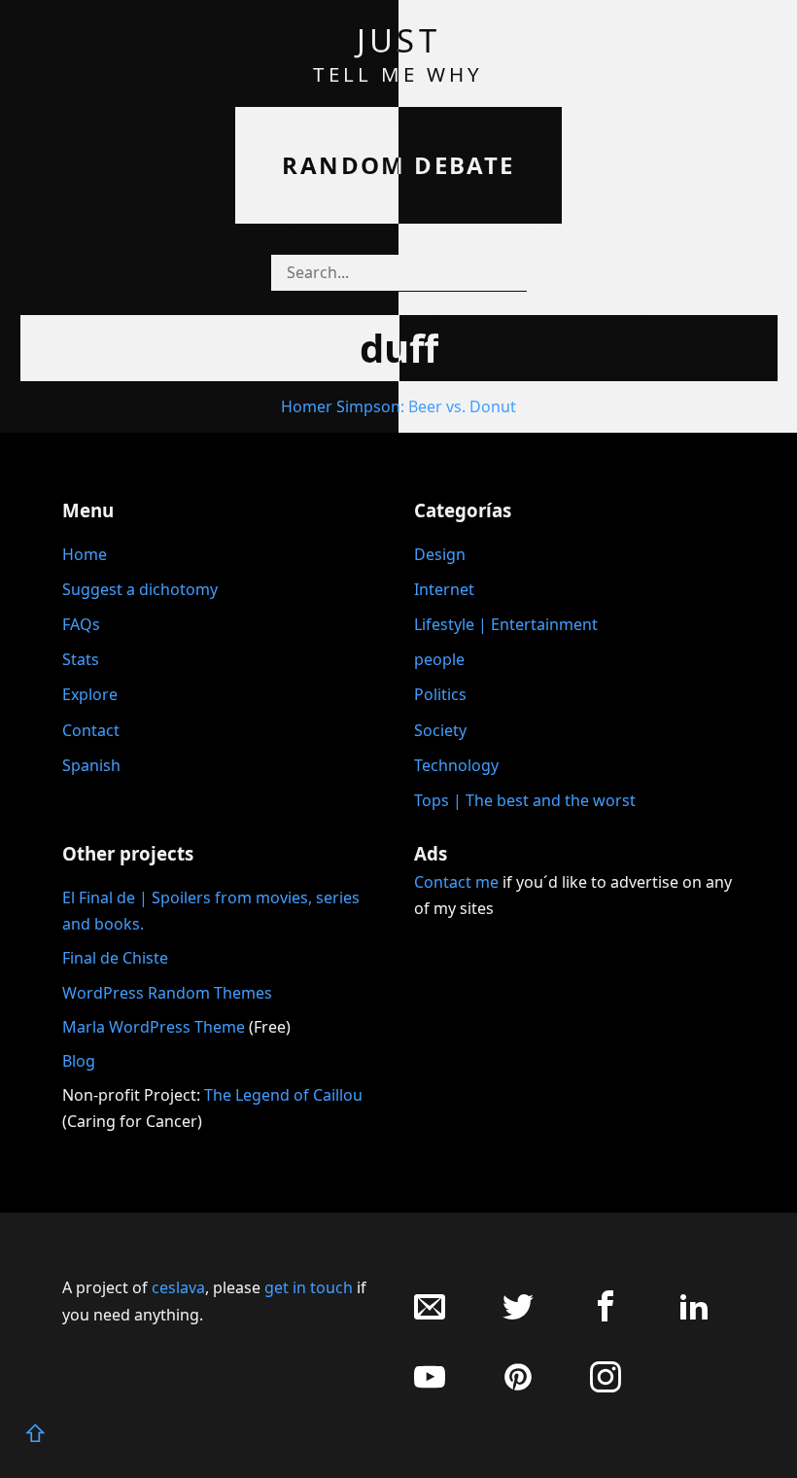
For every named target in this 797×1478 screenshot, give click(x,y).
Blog (78, 1061)
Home (84, 554)
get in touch (308, 1287)
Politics (440, 694)
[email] (429, 1316)
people (439, 659)
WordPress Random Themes (167, 992)
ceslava (178, 1287)
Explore (90, 694)
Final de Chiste (115, 957)
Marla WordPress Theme (153, 1027)
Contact (91, 730)
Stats (80, 659)
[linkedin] (694, 1316)
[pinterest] (518, 1387)
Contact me (456, 882)
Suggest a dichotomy (140, 589)
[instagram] (605, 1387)
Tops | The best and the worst (525, 800)
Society (440, 730)
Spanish (91, 765)
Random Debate (398, 165)
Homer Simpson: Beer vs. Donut (398, 406)
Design (440, 554)
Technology (456, 765)
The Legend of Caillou (283, 1095)
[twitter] (518, 1316)
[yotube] (429, 1387)
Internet (444, 589)
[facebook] (605, 1316)
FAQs (81, 624)
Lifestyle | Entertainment (506, 624)
